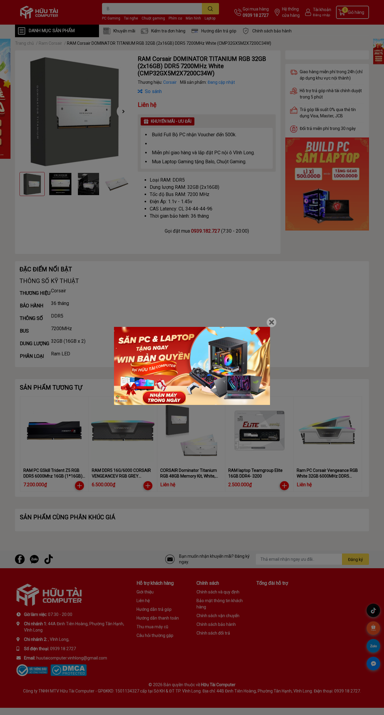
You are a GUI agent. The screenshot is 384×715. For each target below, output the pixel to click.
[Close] (271, 322)
